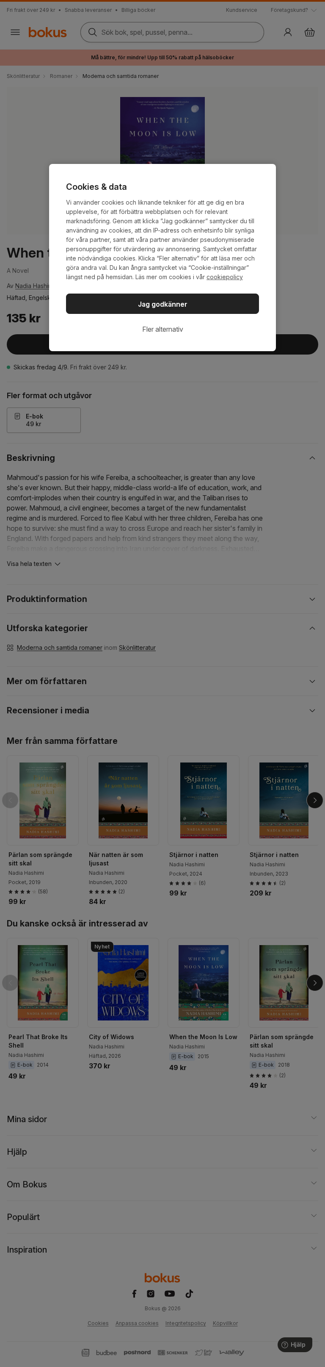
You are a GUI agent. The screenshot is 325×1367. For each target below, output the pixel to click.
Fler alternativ (162, 329)
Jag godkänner (162, 304)
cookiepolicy (225, 276)
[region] (162, 257)
